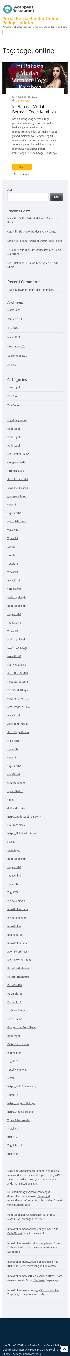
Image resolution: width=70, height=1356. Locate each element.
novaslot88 (13, 580)
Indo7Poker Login (17, 909)
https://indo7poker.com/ (21, 1086)
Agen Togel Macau (17, 724)
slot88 (10, 555)
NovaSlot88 (14, 656)
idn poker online (16, 918)
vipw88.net (13, 774)
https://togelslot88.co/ (20, 1111)
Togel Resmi (14, 1145)
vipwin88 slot (15, 791)
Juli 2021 (12, 365)
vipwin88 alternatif (18, 698)
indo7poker (14, 1053)
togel (10, 800)
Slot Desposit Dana (18, 707)
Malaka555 (13, 740)
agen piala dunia (16, 521)
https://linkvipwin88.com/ (22, 833)
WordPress (34, 1354)
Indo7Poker (14, 926)
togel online (14, 875)
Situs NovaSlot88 (17, 673)
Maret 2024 (13, 310)
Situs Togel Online (18, 732)
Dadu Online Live (17, 1010)
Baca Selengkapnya (22, 167)
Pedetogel (13, 428)
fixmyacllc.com (16, 783)
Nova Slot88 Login (17, 648)
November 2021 (16, 346)
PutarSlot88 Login (17, 690)
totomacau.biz (15, 471)
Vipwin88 (12, 538)
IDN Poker (13, 1137)
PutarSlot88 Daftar (18, 968)
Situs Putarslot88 (17, 479)
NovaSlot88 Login (17, 681)
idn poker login (16, 901)
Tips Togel (13, 405)
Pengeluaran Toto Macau (21, 1027)
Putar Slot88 (14, 993)
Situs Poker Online (18, 454)
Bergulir (64, 1349)
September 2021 (17, 355)
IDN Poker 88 (14, 934)
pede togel (13, 850)
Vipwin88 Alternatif (18, 1120)
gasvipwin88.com (17, 496)
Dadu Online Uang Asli (20, 1247)
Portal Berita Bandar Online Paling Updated (31, 20)
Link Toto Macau (16, 825)
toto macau (14, 589)
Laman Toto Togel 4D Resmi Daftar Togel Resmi (34, 241)
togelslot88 (14, 513)
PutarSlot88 (14, 985)
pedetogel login (16, 597)
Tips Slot (12, 396)
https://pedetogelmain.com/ (24, 816)
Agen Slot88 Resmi (18, 951)
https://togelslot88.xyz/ (21, 1103)
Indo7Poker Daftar (17, 943)
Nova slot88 (52, 1171)
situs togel (13, 387)
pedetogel (13, 1036)
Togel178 (12, 563)
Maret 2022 (13, 337)
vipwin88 (12, 504)
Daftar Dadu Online (18, 1044)
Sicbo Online (14, 1019)
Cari (9, 190)
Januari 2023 (14, 319)
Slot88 (11, 547)
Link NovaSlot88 (16, 665)
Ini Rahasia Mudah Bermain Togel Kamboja (34, 109)
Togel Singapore (17, 420)
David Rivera (22, 100)
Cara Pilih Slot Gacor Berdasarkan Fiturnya (31, 231)
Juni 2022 (12, 328)
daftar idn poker (16, 808)
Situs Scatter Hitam (19, 960)
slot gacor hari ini (17, 462)
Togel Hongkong (17, 1069)
